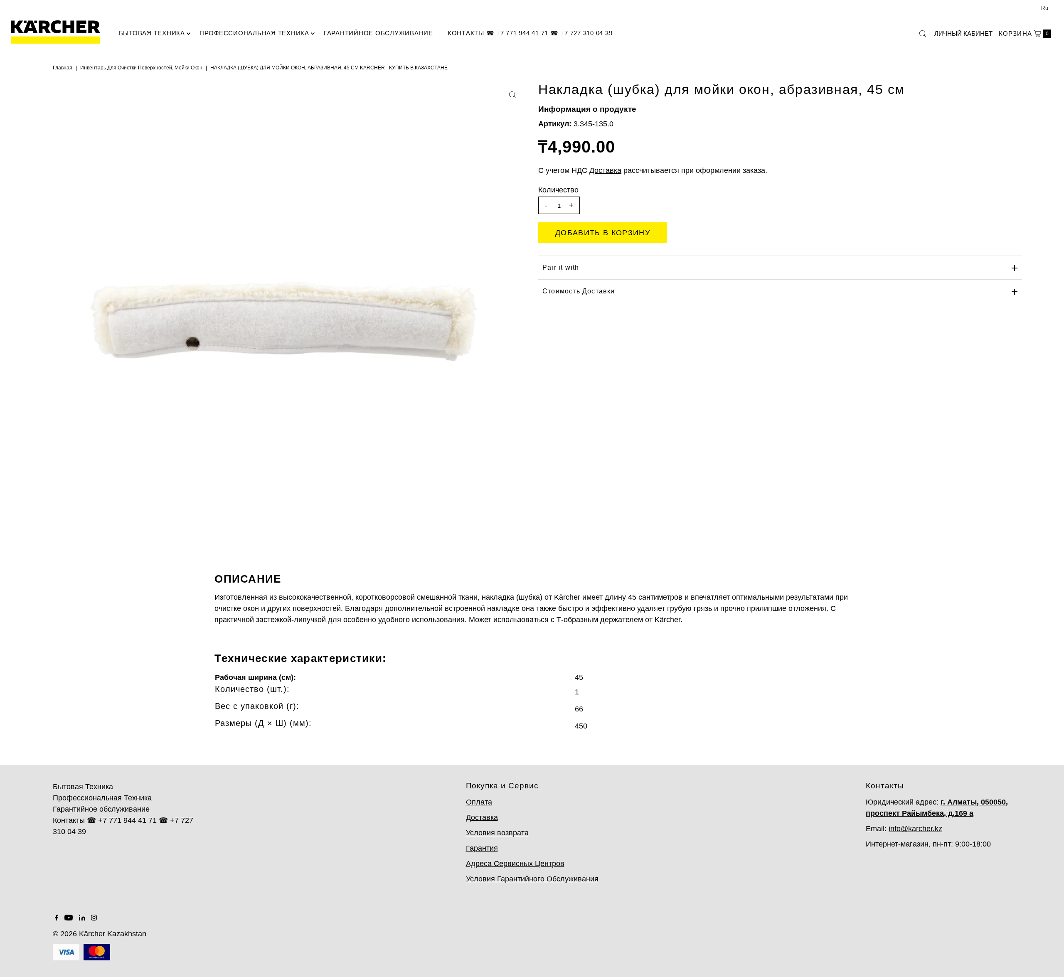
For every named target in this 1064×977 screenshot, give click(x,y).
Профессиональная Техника (254, 33)
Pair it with (560, 267)
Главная (62, 68)
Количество (558, 190)
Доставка (482, 817)
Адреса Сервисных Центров (515, 863)
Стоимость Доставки (578, 291)
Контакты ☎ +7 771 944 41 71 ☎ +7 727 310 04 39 (530, 33)
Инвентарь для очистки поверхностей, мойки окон (141, 68)
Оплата (479, 802)
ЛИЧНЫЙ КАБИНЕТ (963, 33)
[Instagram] (94, 918)
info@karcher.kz (915, 828)
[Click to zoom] (512, 95)
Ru (1045, 8)
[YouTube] (68, 918)
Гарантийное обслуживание (378, 33)
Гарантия (482, 848)
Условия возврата (497, 833)
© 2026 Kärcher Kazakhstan (99, 934)
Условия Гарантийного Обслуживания (532, 879)
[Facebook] (56, 918)
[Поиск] (922, 33)
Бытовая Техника (152, 33)
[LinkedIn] (82, 918)
